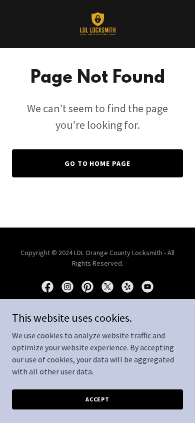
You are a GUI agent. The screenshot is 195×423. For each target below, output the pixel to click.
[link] (97, 24)
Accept (98, 399)
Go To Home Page (97, 163)
